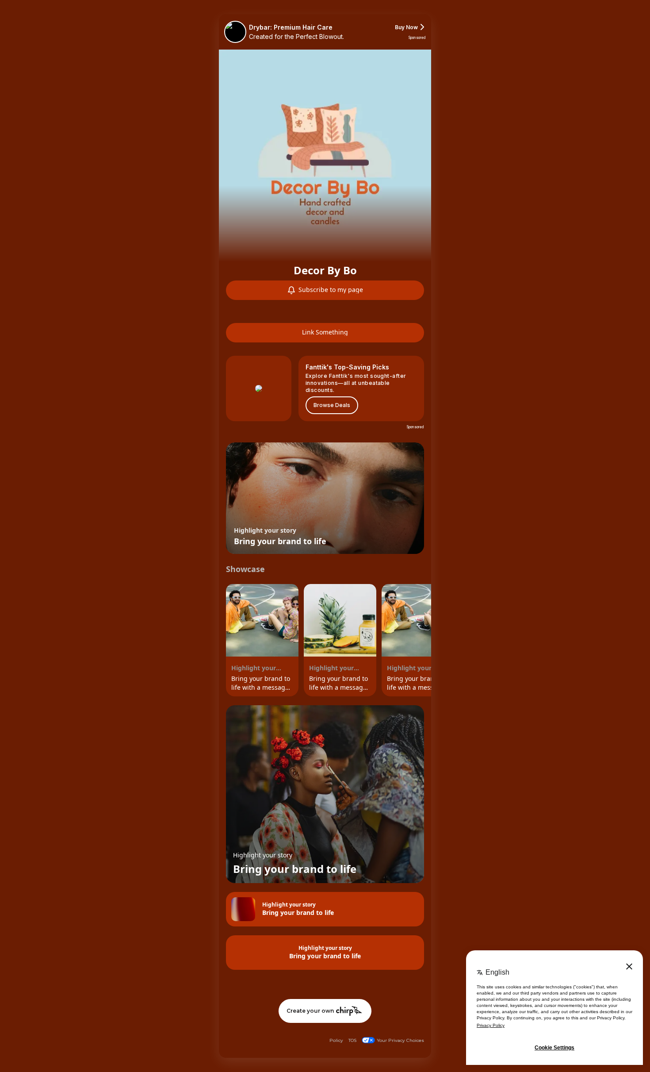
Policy (336, 1040)
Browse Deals (332, 405)
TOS (352, 1040)
